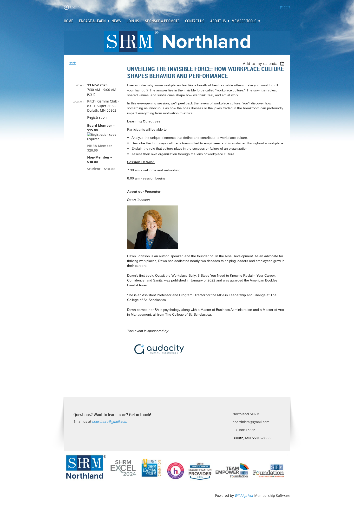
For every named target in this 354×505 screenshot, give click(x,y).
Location (78, 101)
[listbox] (264, 63)
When (80, 85)
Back (72, 63)
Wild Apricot (244, 495)
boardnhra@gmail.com (109, 421)
